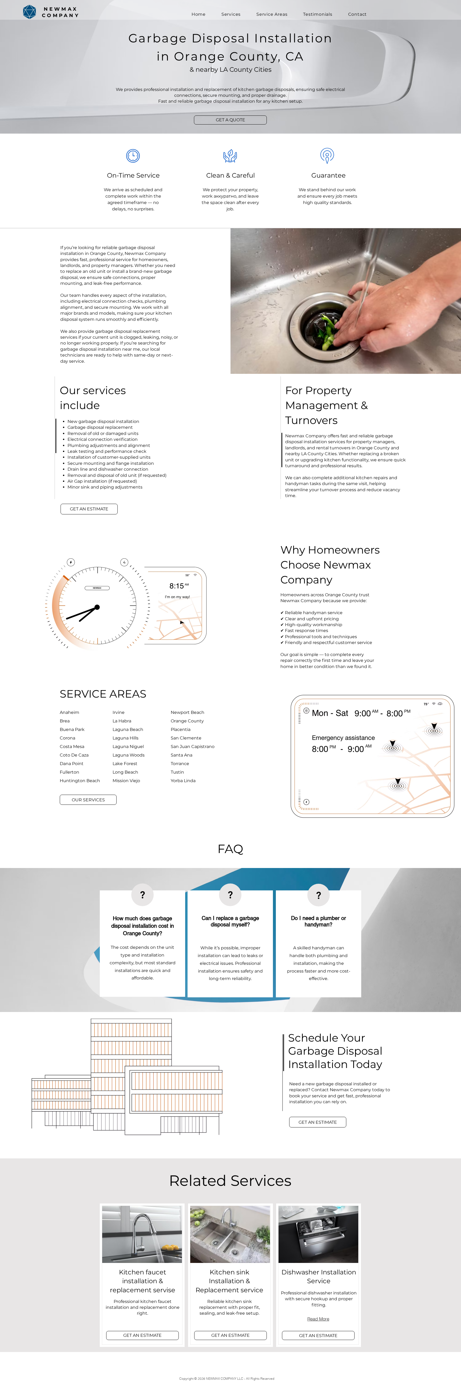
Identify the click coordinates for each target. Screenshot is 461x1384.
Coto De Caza (74, 755)
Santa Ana (181, 755)
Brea (65, 720)
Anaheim (69, 712)
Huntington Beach (80, 780)
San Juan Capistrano (192, 746)
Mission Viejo (126, 780)
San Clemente (186, 738)
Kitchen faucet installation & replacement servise (142, 1281)
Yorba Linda (183, 780)
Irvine (119, 712)
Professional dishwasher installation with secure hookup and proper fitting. (319, 1298)
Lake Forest (125, 763)
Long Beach (125, 772)
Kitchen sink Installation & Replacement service (229, 1281)
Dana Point (72, 763)
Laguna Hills (125, 738)
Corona (67, 738)
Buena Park (72, 729)
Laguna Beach (128, 729)
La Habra (122, 720)
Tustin (177, 772)
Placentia (180, 729)
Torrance (180, 763)
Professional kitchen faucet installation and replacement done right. (143, 1307)
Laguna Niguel (128, 746)
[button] (230, 120)
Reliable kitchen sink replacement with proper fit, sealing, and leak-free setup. (229, 1307)
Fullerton (69, 772)
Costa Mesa (72, 746)
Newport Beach (187, 712)
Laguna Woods (129, 755)
